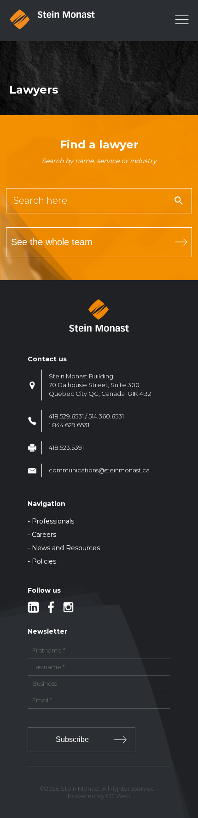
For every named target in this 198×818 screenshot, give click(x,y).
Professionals (53, 521)
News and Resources (66, 548)
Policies (44, 561)
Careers (44, 534)
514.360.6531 (106, 416)
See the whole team (52, 242)
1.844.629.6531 (69, 425)
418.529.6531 (66, 416)
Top (189, 756)
